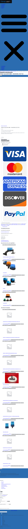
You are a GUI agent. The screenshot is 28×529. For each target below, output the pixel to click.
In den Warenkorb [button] (5, 339)
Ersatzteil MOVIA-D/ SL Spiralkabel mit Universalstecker (10, 400)
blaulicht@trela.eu (4, 495)
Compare (7, 140)
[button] (14, 37)
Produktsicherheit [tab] (4, 226)
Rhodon (4, 288)
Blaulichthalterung (3, 224)
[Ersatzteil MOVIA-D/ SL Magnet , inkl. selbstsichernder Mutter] (9, 414)
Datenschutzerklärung (4, 486)
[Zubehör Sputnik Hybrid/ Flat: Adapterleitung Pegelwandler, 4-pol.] (9, 367)
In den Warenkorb (3, 139)
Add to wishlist (3, 140)
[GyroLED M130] (8, 301)
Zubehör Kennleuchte (6, 72)
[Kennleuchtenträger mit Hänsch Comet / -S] (9, 255)
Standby (8, 225)
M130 (4, 225)
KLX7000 (10, 224)
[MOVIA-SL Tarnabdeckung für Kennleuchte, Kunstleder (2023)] (9, 335)
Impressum (2, 7)
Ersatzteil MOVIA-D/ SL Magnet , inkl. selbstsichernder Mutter (11, 416)
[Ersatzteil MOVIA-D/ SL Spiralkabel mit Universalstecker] (9, 398)
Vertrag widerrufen (14, 510)
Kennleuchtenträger (22, 224)
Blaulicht (12, 224)
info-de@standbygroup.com (4, 240)
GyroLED (2, 225)
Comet (19, 224)
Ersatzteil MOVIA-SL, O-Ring (6, 463)
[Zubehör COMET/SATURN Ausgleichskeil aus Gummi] (9, 351)
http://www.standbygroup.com (5, 241)
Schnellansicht (17, 259)
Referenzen (2, 6)
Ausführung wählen (6, 259)
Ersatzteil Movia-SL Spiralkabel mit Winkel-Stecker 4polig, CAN (11, 321)
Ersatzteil (16, 224)
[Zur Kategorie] (9, 504)
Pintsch (7, 224)
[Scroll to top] (1, 528)
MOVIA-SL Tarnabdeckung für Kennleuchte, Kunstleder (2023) (11, 337)
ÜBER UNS (2, 5)
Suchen (8, 501)
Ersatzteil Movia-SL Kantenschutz (7, 447)
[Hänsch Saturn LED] (9, 430)
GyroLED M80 (5, 272)
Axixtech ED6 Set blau (6, 384)
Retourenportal (3, 488)
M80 (14, 224)
